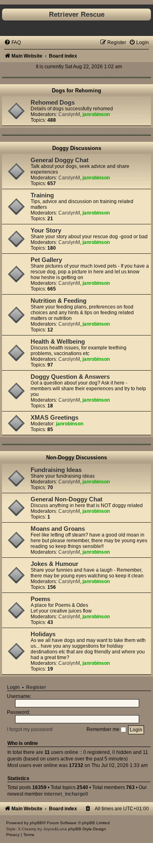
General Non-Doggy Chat (66, 499)
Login (13, 687)
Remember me (103, 729)
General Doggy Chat (60, 160)
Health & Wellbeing (58, 341)
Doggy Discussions (76, 148)
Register (36, 687)
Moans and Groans (58, 528)
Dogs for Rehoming (76, 90)
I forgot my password (30, 729)
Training (42, 195)
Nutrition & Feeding (58, 300)
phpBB (36, 823)
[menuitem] (12, 42)
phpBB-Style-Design (87, 829)
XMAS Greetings (54, 417)
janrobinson (96, 114)
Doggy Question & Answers (70, 376)
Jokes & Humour (54, 564)
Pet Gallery (46, 260)
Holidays (43, 634)
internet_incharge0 (66, 794)
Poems (40, 599)
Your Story (46, 230)
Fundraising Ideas (56, 470)
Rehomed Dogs (53, 102)
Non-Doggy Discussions (76, 457)
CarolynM (69, 114)
